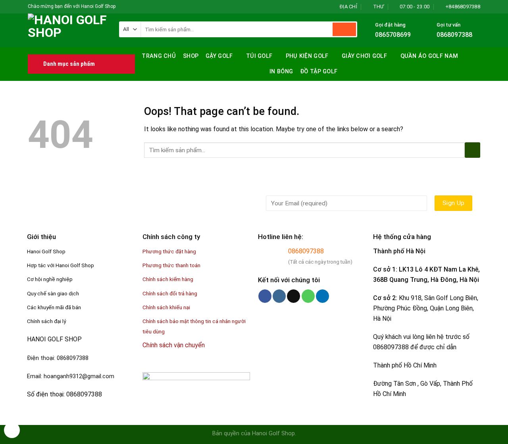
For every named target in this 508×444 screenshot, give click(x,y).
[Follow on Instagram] (129, 7)
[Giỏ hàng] (476, 72)
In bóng (281, 71)
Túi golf (259, 56)
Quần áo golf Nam (429, 56)
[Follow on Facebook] (122, 7)
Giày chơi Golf (364, 56)
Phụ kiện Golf (307, 56)
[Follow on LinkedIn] (322, 296)
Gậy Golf (219, 56)
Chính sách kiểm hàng (167, 279)
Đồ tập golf (318, 71)
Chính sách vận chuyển (173, 345)
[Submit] (344, 29)
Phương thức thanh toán (171, 265)
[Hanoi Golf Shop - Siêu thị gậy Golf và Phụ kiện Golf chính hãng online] (67, 30)
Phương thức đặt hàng (169, 251)
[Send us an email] (144, 7)
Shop (190, 56)
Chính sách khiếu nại (166, 307)
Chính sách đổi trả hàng (169, 293)
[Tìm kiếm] (473, 55)
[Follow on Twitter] (137, 7)
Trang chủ (159, 56)
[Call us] (308, 296)
